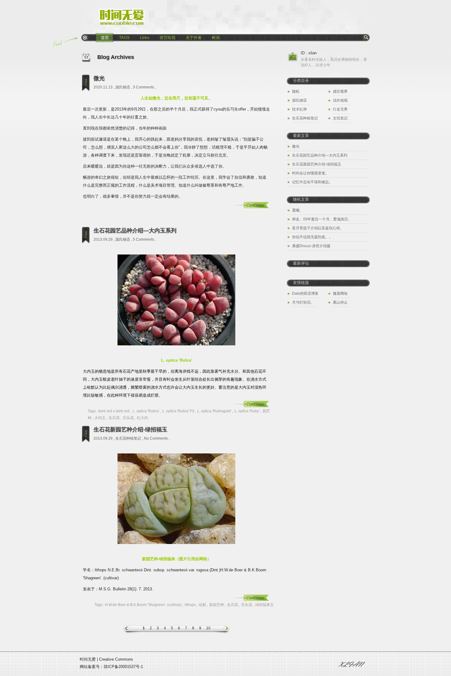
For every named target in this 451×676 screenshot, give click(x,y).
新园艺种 (216, 605)
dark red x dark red (113, 411)
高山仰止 (340, 302)
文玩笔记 (340, 118)
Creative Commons (116, 659)
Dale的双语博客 (305, 293)
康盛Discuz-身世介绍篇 (311, 246)
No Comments (156, 438)
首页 (105, 37)
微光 (99, 78)
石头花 (128, 418)
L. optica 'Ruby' (247, 411)
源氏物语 (122, 87)
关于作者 (194, 37)
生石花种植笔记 (128, 438)
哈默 (202, 605)
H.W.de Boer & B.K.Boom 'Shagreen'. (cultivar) (143, 605)
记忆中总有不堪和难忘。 (312, 182)
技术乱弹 (299, 109)
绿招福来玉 (264, 605)
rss (85, 37)
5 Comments (143, 239)
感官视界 (340, 91)
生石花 (114, 418)
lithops (190, 605)
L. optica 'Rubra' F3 (178, 411)
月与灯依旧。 (303, 302)
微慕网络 (340, 293)
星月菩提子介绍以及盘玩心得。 (318, 228)
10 (208, 628)
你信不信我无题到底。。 (312, 237)
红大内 (142, 418)
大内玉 (100, 418)
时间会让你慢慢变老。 (310, 173)
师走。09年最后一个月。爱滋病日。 (322, 219)
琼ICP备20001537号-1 (123, 666)
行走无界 (340, 109)
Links (144, 37)
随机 (295, 91)
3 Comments (143, 87)
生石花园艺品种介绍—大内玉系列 (135, 230)
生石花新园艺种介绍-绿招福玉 (130, 429)
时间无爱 (88, 659)
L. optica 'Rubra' (146, 411)
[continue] (248, 205)
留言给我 (167, 37)
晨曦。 (297, 210)
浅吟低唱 (340, 100)
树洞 (216, 37)
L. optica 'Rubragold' (214, 411)
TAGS (124, 37)
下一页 (221, 629)
